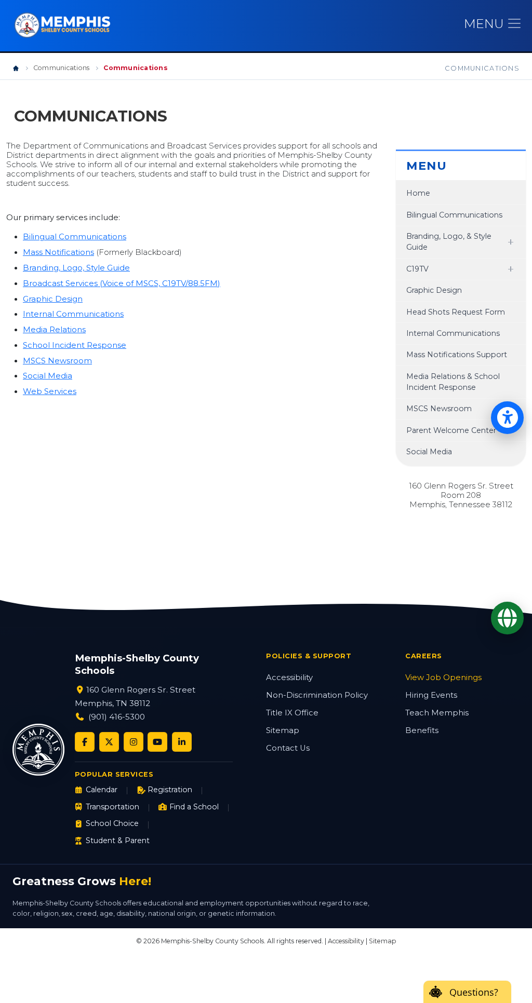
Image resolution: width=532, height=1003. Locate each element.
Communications (61, 68)
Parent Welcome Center (451, 430)
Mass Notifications (58, 252)
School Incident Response (74, 345)
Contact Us (288, 748)
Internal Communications (73, 314)
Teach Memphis (437, 712)
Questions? (473, 992)
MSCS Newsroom (57, 360)
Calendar (101, 789)
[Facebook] (85, 742)
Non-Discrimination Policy (317, 695)
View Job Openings (443, 677)
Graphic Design (53, 299)
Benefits (421, 730)
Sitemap (282, 730)
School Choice (112, 823)
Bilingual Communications (74, 236)
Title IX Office (292, 712)
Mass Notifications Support (456, 354)
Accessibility (289, 677)
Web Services (49, 391)
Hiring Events (431, 695)
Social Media (47, 376)
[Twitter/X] (109, 742)
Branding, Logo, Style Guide (76, 268)
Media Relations (54, 329)
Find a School (194, 806)
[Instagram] (133, 742)
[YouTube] (157, 742)
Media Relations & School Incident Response (453, 382)
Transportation (112, 806)
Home (418, 193)
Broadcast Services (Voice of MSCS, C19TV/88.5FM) (121, 283)
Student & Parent (118, 840)
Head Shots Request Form (455, 312)
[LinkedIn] (182, 742)
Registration (170, 789)
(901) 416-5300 (116, 717)
